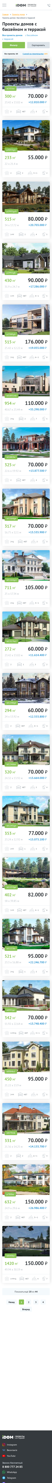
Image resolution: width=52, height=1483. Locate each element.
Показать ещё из (26, 1291)
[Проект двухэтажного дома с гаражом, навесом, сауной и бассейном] (26, 627)
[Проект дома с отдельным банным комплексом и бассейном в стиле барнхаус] (26, 258)
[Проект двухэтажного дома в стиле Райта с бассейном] (26, 442)
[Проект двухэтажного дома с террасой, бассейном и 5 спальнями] (26, 750)
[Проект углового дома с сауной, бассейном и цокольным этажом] (26, 1241)
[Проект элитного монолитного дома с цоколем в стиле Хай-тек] (26, 381)
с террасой (7, 39)
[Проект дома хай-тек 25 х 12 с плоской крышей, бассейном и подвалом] (26, 319)
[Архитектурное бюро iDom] (26, 5)
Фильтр (13, 45)
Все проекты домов (12, 35)
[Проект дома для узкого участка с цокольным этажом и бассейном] (26, 995)
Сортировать (38, 45)
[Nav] (4, 5)
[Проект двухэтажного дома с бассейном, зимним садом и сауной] (26, 1057)
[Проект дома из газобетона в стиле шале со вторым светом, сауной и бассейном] (26, 197)
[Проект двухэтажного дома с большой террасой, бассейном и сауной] (26, 688)
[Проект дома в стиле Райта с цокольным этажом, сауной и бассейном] (26, 934)
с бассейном (31, 35)
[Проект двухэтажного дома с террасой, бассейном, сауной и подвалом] (26, 811)
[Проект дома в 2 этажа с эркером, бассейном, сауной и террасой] (26, 74)
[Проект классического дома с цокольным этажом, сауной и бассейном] (26, 565)
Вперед (26, 1309)
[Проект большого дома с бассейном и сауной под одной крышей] (26, 1179)
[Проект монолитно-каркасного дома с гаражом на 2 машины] (26, 1118)
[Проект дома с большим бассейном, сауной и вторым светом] (26, 872)
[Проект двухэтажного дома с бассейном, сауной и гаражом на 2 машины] (26, 135)
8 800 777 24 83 (12, 1467)
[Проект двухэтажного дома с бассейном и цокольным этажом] (26, 504)
